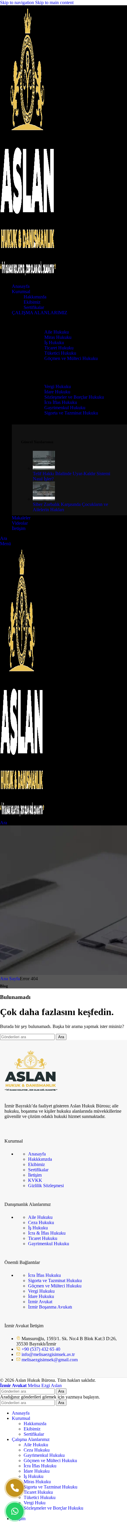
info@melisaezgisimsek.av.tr (48, 1354)
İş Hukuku (54, 342)
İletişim (35, 1174)
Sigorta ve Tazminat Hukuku (71, 412)
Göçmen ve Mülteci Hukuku (71, 358)
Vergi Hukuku (57, 386)
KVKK (35, 1180)
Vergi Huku (34, 1502)
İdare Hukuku (57, 391)
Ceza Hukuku (41, 1222)
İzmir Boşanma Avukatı (50, 1306)
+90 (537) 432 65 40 (41, 1349)
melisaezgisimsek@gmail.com (50, 1359)
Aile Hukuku (56, 331)
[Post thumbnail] (44, 468)
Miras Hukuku (57, 337)
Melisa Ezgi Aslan (31, 1385)
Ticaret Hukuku (59, 347)
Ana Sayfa (10, 978)
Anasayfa (37, 1153)
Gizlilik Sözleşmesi (46, 1185)
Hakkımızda (35, 296)
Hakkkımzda (40, 1159)
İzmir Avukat (40, 1301)
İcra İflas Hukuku (60, 402)
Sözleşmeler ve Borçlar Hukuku (74, 397)
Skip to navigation (17, 2)
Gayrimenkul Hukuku (64, 407)
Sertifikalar (34, 307)
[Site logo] (28, 276)
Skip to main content (54, 2)
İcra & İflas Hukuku (47, 1233)
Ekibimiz (32, 302)
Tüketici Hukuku (60, 353)
